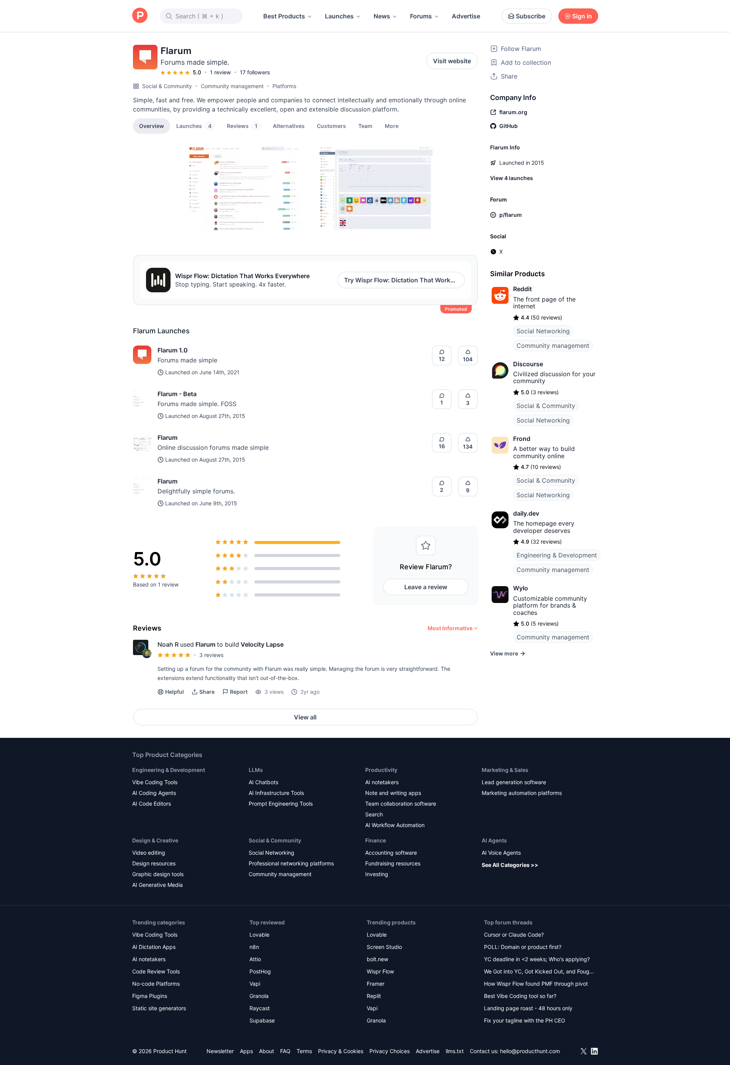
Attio (255, 959)
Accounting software (391, 852)
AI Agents (494, 840)
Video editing (148, 852)
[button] (392, 125)
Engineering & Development (557, 555)
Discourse (528, 364)
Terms (304, 1051)
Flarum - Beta (177, 394)
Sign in (582, 16)
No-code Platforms (156, 983)
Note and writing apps (393, 793)
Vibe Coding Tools (154, 782)
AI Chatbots (263, 782)
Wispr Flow (380, 971)
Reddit (522, 289)
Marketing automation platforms (522, 793)
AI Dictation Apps (154, 947)
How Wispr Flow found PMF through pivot (536, 983)
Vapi (254, 983)
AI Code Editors (151, 803)
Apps (246, 1051)
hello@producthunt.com (530, 1051)
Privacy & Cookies (340, 1051)
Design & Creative (155, 840)
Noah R (168, 644)
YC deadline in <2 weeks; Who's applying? (537, 959)
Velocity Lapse (262, 644)
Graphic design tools (158, 874)
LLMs (256, 770)
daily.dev (526, 513)
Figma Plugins (149, 996)
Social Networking (543, 331)
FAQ (285, 1051)
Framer (375, 983)
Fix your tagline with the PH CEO (524, 1020)
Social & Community (167, 86)
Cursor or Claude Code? (514, 934)
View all (305, 717)
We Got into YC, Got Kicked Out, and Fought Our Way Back (539, 972)
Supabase (262, 1020)
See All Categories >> (510, 865)
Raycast (259, 1008)
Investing (376, 874)
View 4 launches (511, 178)
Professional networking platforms (291, 863)
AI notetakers (382, 782)
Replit (374, 996)
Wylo (520, 588)
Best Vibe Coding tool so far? (520, 996)
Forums (421, 16)
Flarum (167, 437)
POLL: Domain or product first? (522, 947)
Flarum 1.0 (172, 350)
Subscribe (530, 16)
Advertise (466, 16)
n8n (254, 947)
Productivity (381, 770)
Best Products (284, 16)
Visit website (452, 61)
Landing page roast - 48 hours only (528, 1008)
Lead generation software (514, 782)
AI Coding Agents (154, 793)
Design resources (154, 863)
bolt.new (377, 959)
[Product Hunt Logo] (140, 16)
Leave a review (425, 587)
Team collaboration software (400, 803)
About (266, 1051)
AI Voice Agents (501, 852)
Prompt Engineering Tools (281, 803)
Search (374, 814)
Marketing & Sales (505, 770)
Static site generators (159, 1008)
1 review (220, 72)
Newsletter (220, 1051)
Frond (521, 438)
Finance (375, 840)
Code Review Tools (156, 971)
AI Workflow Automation (395, 825)
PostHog (260, 971)
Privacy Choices (389, 1051)
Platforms (284, 86)
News (382, 16)
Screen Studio (384, 947)
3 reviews (211, 655)
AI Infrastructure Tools (276, 793)
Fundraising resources (392, 863)
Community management (232, 86)
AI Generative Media (157, 884)
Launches (339, 16)
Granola (259, 996)
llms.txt (455, 1051)
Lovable (259, 934)
